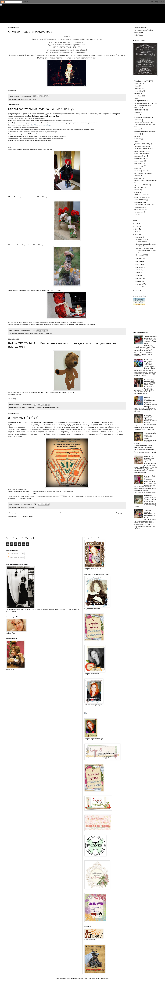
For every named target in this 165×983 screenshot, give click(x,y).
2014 (137, 229)
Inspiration (137, 88)
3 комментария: (26, 330)
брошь (136, 136)
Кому (136, 98)
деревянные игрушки (141, 146)
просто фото (32, 99)
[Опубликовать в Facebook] (45, 96)
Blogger (106, 978)
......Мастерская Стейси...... (81, 11)
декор (136, 141)
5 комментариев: (26, 96)
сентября (139, 264)
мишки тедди (21, 407)
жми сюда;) (12, 90)
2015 (137, 226)
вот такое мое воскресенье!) (149, 380)
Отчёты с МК (138, 32)
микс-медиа (138, 163)
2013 (137, 232)
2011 (137, 290)
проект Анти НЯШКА (141, 185)
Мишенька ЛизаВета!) (148, 416)
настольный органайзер (142, 173)
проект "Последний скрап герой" (145, 181)
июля (138, 270)
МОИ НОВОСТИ (22, 99)
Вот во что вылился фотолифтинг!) (149, 399)
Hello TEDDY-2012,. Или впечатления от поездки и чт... (146, 250)
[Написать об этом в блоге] (40, 96)
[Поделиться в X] (43, 96)
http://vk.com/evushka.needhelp (40, 125)
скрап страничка (140, 200)
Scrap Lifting (138, 91)
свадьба (137, 192)
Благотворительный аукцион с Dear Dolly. (41, 109)
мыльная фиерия (140, 171)
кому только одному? (141, 153)
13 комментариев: (26, 404)
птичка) (137, 190)
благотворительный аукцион (26, 333)
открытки (137, 178)
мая (138, 275)
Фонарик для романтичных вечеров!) (149, 458)
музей (136, 168)
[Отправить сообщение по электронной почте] (34, 96)
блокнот (137, 134)
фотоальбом (138, 212)
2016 (137, 223)
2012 (137, 235)
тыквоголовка (139, 207)
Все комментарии (15, 557)
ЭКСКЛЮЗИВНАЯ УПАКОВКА (144, 125)
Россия (136, 115)
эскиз (136, 214)
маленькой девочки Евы (49, 116)
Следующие (13, 513)
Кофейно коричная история (144, 103)
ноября (139, 258)
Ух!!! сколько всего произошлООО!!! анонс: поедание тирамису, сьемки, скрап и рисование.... (150, 341)
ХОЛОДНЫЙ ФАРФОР (142, 122)
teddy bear (55, 407)
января (139, 287)
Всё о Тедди (138, 35)
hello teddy (48, 407)
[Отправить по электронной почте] (38, 96)
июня (138, 273)
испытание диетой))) (141, 151)
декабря (139, 237)
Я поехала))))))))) (23, 417)
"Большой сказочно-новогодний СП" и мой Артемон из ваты (150, 513)
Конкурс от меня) (140, 101)
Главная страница (66, 513)
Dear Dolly (32, 116)
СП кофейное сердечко (142, 117)
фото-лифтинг (139, 209)
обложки (137, 176)
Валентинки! (148, 496)
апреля (139, 278)
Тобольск (137, 120)
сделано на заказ (140, 195)
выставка (137, 139)
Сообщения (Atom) (26, 516)
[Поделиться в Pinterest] (47, 96)
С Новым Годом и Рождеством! (31, 31)
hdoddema (91, 978)
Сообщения (13, 554)
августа (139, 267)
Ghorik (136, 86)
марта (138, 281)
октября (139, 261)
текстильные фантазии (142, 204)
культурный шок (139, 158)
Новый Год (138, 112)
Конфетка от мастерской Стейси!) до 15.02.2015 (148, 362)
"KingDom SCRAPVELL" (142, 81)
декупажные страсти (141, 144)
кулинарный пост (140, 156)
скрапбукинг (138, 202)
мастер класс (138, 161)
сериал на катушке (140, 197)
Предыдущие (120, 513)
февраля (139, 284)
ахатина (137, 129)
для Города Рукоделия (142, 149)
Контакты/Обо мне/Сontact (143, 30)
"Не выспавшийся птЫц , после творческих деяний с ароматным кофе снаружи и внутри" (145, 438)
